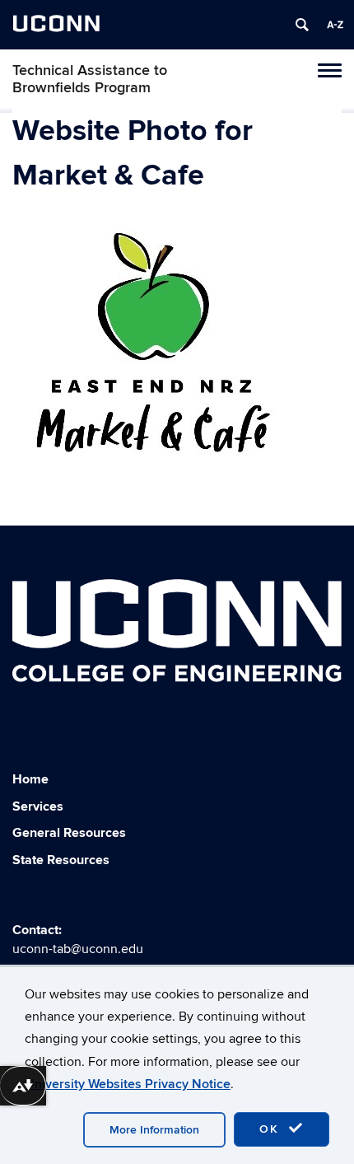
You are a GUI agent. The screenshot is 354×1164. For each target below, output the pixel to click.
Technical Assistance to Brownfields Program (89, 79)
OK (271, 1129)
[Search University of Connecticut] (302, 25)
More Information (154, 1130)
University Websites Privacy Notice (128, 1084)
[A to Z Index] (335, 25)
